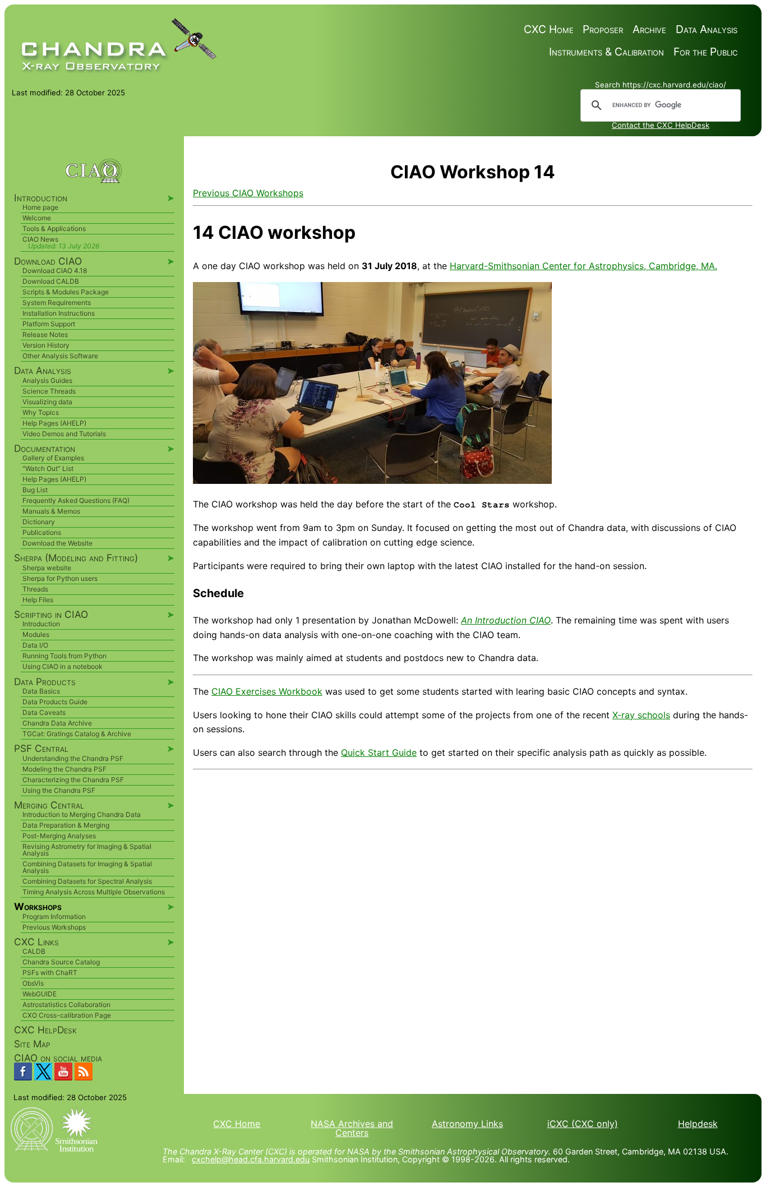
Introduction (41, 624)
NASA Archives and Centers (352, 1128)
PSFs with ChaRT (49, 972)
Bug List (35, 490)
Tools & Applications (54, 228)
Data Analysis (706, 29)
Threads (35, 589)
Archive (649, 29)
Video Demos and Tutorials (64, 433)
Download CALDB (50, 281)
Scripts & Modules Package (65, 292)
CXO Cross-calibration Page (66, 1015)
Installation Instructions (58, 313)
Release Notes (45, 334)
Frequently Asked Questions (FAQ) (76, 500)
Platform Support (48, 324)
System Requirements (56, 302)
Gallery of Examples (53, 458)
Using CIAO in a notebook (62, 666)
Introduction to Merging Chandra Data (81, 814)
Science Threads (49, 391)
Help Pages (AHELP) (54, 423)
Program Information (54, 916)
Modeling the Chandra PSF (64, 769)
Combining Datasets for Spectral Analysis (87, 881)
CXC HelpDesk (45, 1030)
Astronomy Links (467, 1123)
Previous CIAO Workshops (248, 192)
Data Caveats (44, 712)
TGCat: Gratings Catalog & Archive (76, 733)
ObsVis (33, 983)
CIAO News (40, 239)
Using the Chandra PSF (58, 790)
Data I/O (35, 645)
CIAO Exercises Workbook (266, 691)
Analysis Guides (47, 380)
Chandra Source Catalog (61, 962)
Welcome (36, 218)
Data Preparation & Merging (65, 825)
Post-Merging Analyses (59, 836)
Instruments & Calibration (606, 52)
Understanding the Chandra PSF (72, 758)
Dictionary (38, 522)
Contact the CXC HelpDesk (660, 125)
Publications (41, 532)
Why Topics (40, 412)
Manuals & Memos (51, 511)
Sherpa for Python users (60, 578)
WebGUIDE (39, 994)
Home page (40, 207)
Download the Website (57, 543)
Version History (46, 345)
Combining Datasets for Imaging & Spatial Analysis (87, 867)
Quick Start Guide (379, 752)
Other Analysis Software (60, 356)
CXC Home (549, 29)
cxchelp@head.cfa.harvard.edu (251, 1159)
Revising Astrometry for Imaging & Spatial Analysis (86, 849)
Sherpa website (46, 568)
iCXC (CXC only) (582, 1123)
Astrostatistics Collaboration (66, 1004)
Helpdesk (698, 1123)
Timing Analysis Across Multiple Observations (93, 892)
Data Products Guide (54, 702)
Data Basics (41, 691)
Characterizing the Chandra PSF (73, 779)
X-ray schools (641, 714)
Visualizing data (47, 402)
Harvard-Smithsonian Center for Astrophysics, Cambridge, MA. (583, 265)
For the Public (705, 52)
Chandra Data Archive (57, 723)
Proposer (603, 29)
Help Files (37, 599)
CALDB (33, 951)
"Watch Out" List (47, 468)
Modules (35, 634)
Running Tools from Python (64, 656)
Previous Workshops (54, 927)
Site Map (32, 1044)
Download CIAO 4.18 (54, 270)
